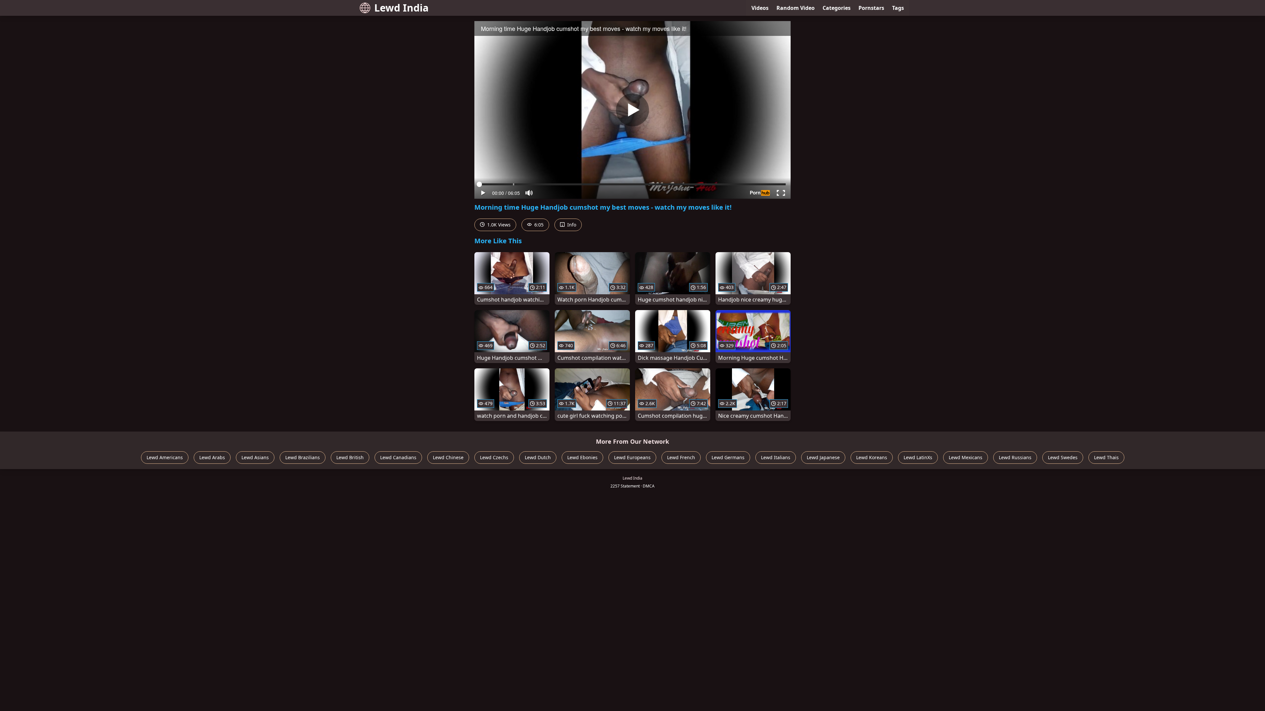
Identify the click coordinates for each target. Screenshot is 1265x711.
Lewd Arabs (212, 457)
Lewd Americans (165, 457)
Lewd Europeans (632, 457)
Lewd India (401, 7)
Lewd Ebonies (582, 457)
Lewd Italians (775, 457)
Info (571, 225)
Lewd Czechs (494, 457)
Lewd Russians (1015, 457)
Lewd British (350, 457)
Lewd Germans (728, 457)
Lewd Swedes (1063, 457)
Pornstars (871, 8)
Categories (837, 8)
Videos (760, 8)
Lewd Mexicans (965, 457)
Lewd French (681, 457)
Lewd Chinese (448, 457)
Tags (898, 8)
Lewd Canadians (398, 457)
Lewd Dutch (538, 457)
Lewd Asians (255, 457)
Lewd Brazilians (302, 457)
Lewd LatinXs (918, 457)
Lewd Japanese (823, 457)
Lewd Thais (1106, 457)
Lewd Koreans (871, 457)
